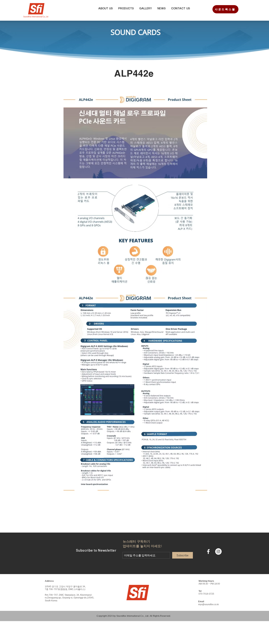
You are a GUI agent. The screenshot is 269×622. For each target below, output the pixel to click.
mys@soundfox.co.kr (208, 604)
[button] (105, 8)
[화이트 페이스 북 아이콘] (208, 551)
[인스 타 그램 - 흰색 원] (218, 551)
